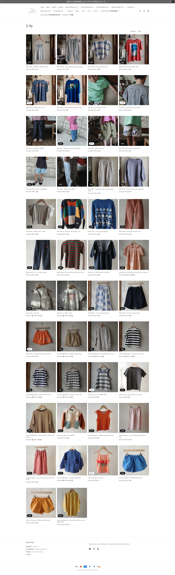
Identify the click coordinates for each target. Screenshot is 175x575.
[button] (140, 11)
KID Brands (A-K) (45, 11)
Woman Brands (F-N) (87, 7)
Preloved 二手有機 (67, 15)
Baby (77, 11)
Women (70, 11)
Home (42, 7)
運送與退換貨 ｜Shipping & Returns (36, 549)
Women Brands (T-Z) (118, 7)
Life (89, 11)
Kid (83, 11)
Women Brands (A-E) (71, 7)
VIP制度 (28, 554)
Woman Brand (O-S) (102, 7)
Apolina (61, 7)
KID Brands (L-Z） (59, 11)
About (48, 7)
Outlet (95, 11)
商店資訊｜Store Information (34, 552)
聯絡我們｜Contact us (32, 546)
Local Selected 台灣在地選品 (109, 11)
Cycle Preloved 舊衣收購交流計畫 (50, 15)
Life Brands (130, 7)
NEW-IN (54, 7)
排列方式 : (133, 31)
